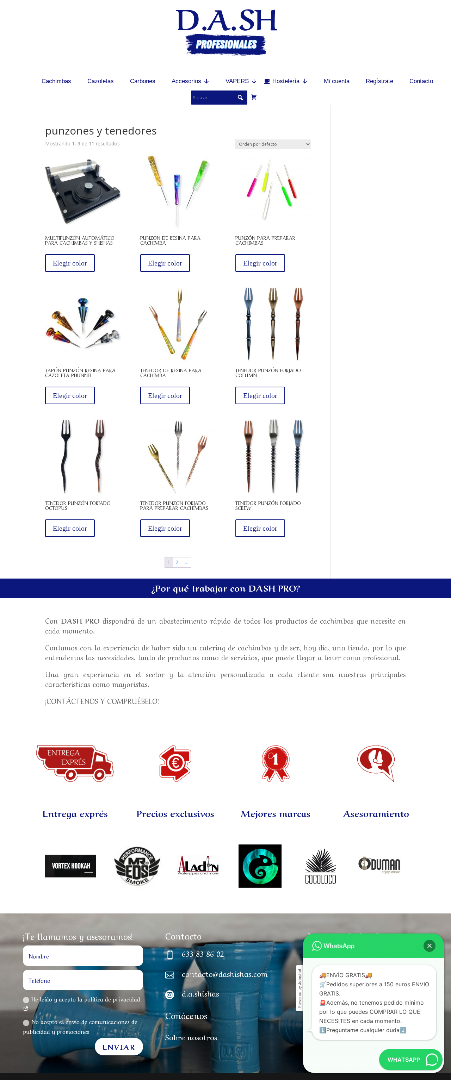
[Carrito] (253, 97)
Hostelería (285, 81)
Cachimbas (56, 81)
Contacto (421, 81)
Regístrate (379, 81)
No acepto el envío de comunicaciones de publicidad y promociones (80, 1026)
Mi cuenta (337, 81)
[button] (429, 946)
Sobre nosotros (191, 1036)
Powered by (299, 988)
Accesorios (186, 81)
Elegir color (70, 263)
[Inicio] (22, 81)
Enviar (119, 1046)
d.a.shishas (200, 992)
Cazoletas (100, 81)
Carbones (142, 81)
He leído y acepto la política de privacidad (85, 998)
